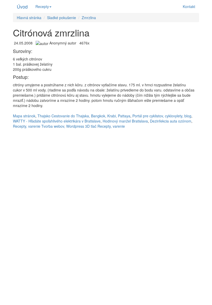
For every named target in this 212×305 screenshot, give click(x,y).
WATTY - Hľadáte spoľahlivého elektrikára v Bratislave (57, 121)
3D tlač (90, 126)
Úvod (22, 6)
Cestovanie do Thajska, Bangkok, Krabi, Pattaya (90, 115)
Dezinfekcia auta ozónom (170, 121)
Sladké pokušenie (61, 17)
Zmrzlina (89, 17)
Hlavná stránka (29, 17)
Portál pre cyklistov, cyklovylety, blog (161, 115)
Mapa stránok (24, 115)
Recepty (42, 6)
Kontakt (189, 6)
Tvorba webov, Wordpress (62, 126)
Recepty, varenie (26, 126)
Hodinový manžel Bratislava (125, 121)
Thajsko (43, 115)
